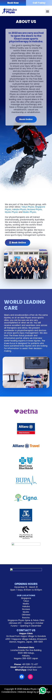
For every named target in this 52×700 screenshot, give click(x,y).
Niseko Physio (29, 212)
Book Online (26, 119)
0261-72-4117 (30, 664)
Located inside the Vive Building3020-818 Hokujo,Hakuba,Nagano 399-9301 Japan (26, 654)
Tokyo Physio (27, 207)
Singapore (26, 598)
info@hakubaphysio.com (29, 667)
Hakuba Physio (19, 209)
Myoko (26, 612)
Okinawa (26, 614)
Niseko (26, 603)
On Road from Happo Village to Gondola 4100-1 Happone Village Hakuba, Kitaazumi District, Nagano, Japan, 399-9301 (26, 639)
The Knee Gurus (16, 335)
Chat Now (32, 670)
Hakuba (26, 606)
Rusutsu (26, 617)
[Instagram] (30, 676)
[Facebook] (21, 676)
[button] (47, 11)
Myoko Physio (11, 212)
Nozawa (26, 609)
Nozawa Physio (34, 209)
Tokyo (26, 601)
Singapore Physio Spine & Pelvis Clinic (26, 620)
